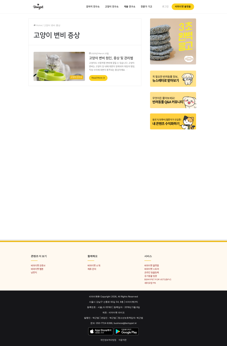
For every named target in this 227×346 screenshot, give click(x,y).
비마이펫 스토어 (151, 269)
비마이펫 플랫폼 (183, 6)
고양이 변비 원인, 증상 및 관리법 (111, 58)
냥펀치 (34, 272)
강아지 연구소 (93, 6)
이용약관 (123, 340)
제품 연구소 (129, 6)
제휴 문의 (92, 269)
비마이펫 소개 (94, 265)
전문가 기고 (146, 6)
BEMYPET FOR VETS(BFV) (157, 279)
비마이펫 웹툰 (37, 269)
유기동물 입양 (150, 276)
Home (39, 25)
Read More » (98, 78)
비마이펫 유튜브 (38, 265)
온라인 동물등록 (151, 272)
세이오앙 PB (150, 283)
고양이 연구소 (112, 6)
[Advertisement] (173, 182)
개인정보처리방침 (108, 340)
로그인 (165, 6)
